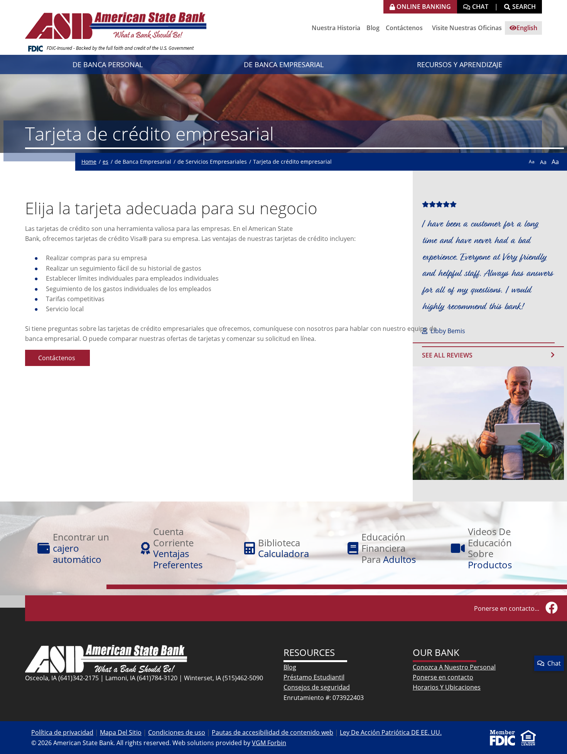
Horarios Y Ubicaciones (447, 687)
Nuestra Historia (336, 28)
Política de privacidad (62, 732)
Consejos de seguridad (317, 687)
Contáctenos (404, 28)
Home (88, 161)
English (526, 28)
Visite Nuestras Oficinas (467, 28)
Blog (373, 28)
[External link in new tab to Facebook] (551, 608)
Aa (532, 161)
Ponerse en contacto (443, 677)
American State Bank (119, 21)
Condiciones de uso (176, 732)
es (105, 161)
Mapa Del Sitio (121, 732)
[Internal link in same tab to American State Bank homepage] (106, 658)
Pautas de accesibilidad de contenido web (272, 732)
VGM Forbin (269, 743)
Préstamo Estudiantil (314, 677)
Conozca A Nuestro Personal (454, 667)
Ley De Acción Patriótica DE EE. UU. (391, 732)
